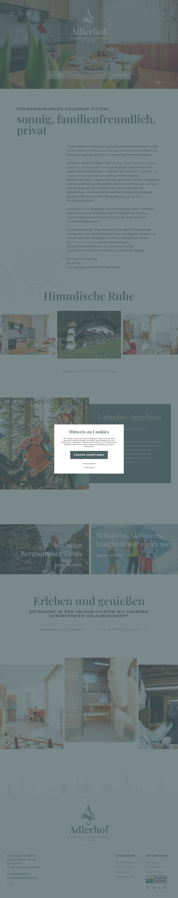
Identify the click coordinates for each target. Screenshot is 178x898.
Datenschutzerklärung (98, 444)
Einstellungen (89, 467)
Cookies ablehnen (89, 464)
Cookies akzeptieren (89, 455)
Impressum (89, 446)
